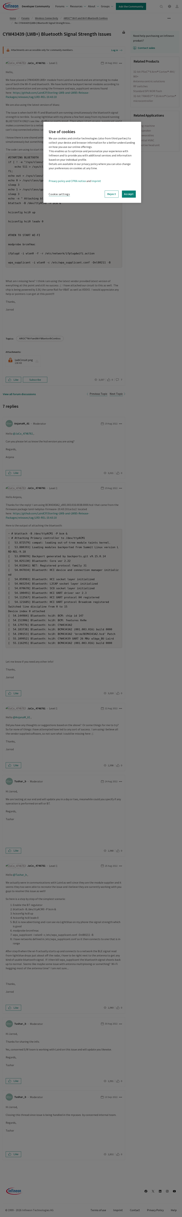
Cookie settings (59, 194)
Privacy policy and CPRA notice (67, 181)
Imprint (96, 181)
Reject (111, 194)
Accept (129, 194)
